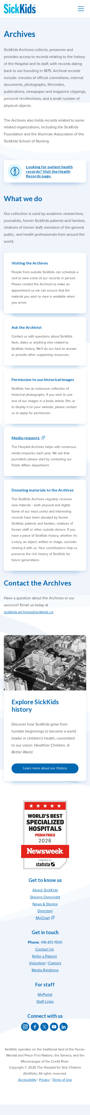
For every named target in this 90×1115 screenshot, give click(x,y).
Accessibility (27, 1080)
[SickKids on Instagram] (25, 1027)
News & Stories (45, 904)
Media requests (26, 437)
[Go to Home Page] (20, 9)
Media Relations (45, 970)
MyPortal (45, 994)
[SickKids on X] (44, 1027)
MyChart (43, 918)
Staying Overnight (45, 897)
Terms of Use (62, 1080)
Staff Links (45, 1001)
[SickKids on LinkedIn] (64, 1027)
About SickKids (45, 890)
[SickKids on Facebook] (35, 1027)
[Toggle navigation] (81, 8)
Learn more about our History (45, 768)
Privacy (44, 1080)
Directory (45, 911)
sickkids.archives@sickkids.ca (28, 612)
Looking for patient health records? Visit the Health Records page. (49, 171)
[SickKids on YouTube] (54, 1027)
